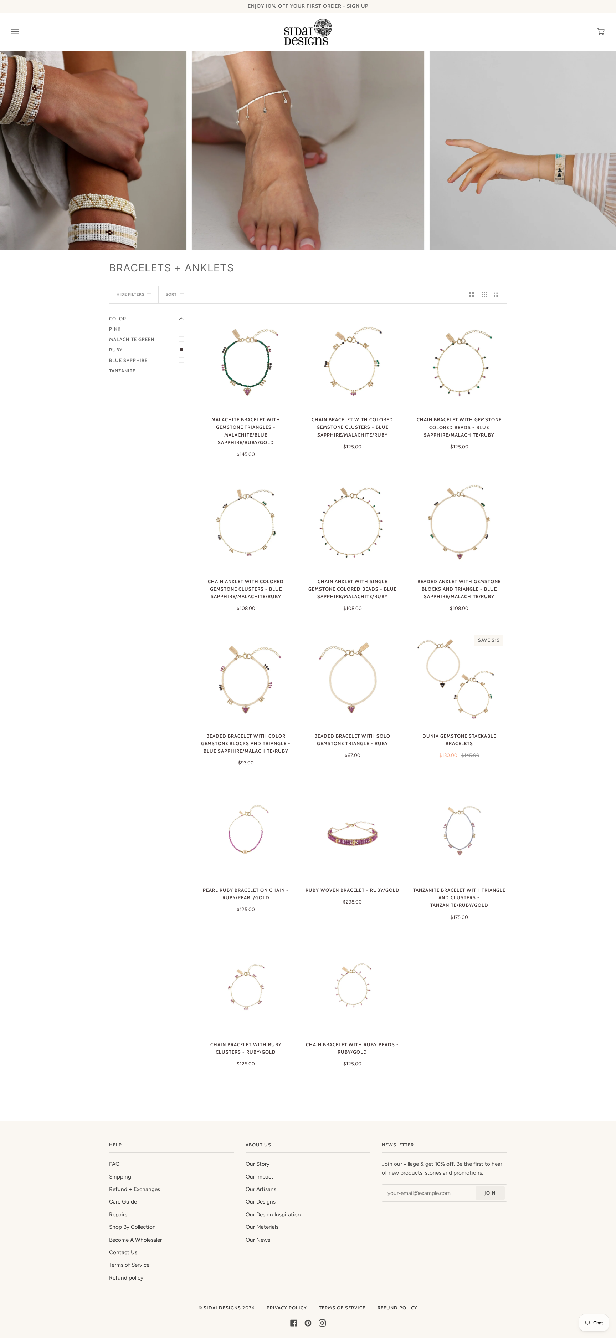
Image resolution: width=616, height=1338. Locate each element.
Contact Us (123, 1252)
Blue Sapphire (128, 360)
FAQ (114, 1164)
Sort (171, 294)
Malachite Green (131, 339)
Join (490, 1193)
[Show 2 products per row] (471, 294)
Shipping (120, 1177)
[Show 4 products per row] (499, 294)
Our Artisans (261, 1189)
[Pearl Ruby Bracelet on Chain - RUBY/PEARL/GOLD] (245, 833)
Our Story (258, 1164)
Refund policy (126, 1278)
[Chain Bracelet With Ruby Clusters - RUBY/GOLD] (245, 987)
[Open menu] (22, 32)
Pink (115, 329)
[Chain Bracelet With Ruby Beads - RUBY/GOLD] (352, 987)
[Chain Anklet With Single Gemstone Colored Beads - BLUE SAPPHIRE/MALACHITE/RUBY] (352, 524)
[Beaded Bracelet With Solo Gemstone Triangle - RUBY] (352, 678)
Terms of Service (129, 1265)
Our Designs (261, 1202)
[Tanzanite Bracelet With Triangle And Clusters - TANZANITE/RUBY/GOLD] (459, 833)
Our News (258, 1240)
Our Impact (259, 1177)
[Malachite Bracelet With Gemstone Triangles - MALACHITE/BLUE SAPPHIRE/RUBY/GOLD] (245, 362)
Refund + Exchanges (134, 1189)
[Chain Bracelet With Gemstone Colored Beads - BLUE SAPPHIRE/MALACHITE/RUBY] (459, 362)
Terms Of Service (342, 1308)
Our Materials (262, 1227)
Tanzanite (122, 370)
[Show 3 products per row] (484, 294)
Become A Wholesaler (135, 1240)
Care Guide (123, 1202)
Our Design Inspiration (273, 1214)
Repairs (118, 1214)
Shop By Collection (132, 1227)
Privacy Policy (287, 1308)
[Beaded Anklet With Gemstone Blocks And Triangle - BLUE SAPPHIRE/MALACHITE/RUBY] (459, 524)
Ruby (116, 349)
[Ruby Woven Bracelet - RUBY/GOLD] (352, 833)
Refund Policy (397, 1308)
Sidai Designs (222, 1308)
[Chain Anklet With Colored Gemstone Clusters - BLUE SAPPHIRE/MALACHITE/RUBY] (245, 524)
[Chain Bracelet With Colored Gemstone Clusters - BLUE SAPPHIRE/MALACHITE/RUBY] (352, 362)
